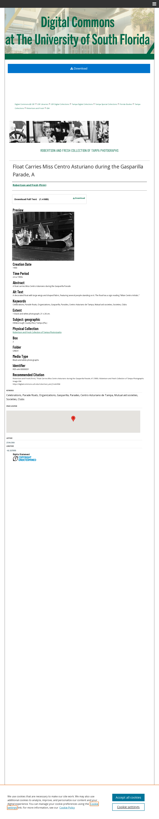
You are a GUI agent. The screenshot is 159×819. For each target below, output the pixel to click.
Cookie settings (128, 807)
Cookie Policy (67, 807)
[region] (79, 802)
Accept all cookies (128, 797)
